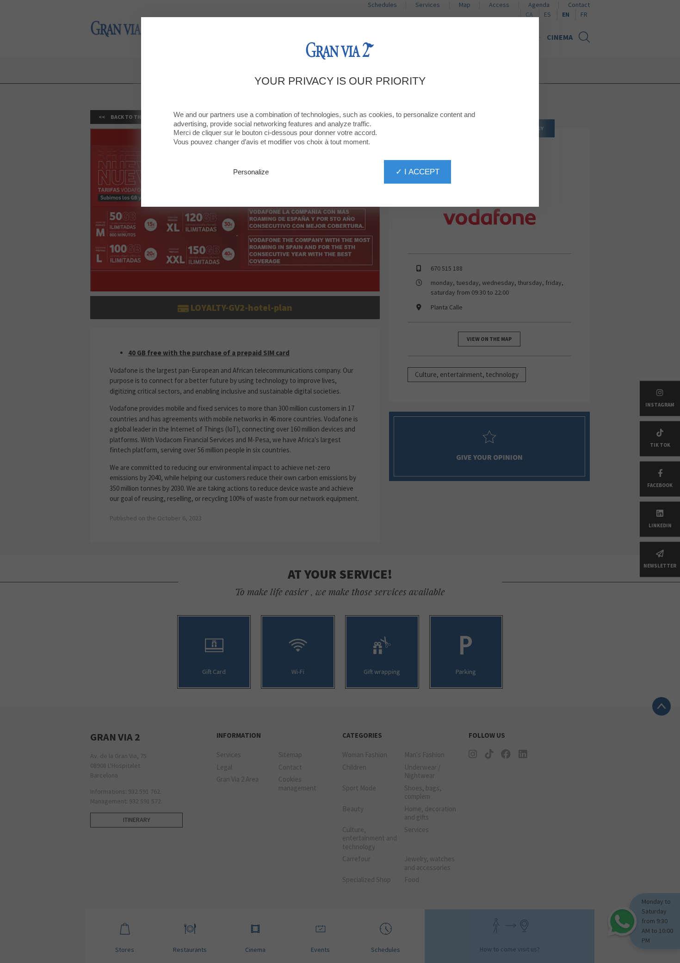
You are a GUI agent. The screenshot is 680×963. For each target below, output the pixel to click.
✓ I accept (417, 171)
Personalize (251, 172)
